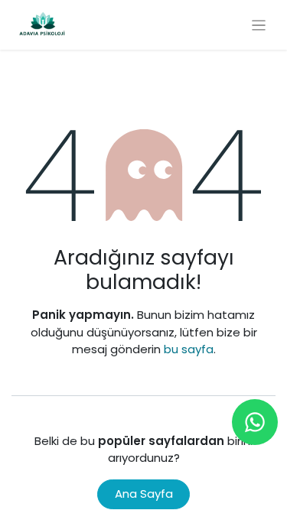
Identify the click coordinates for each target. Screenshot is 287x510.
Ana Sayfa (144, 494)
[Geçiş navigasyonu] (259, 25)
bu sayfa (189, 349)
